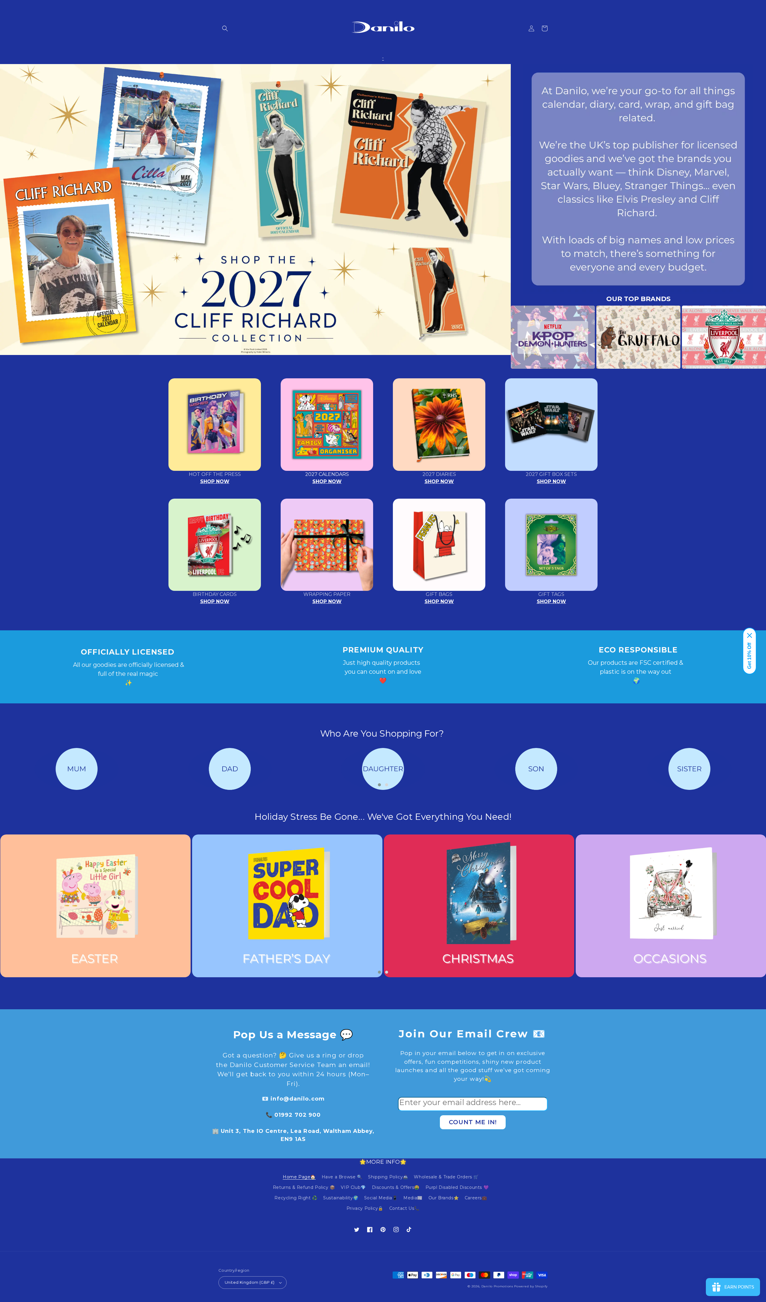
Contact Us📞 (404, 1208)
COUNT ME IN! (473, 1122)
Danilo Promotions (497, 1286)
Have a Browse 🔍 (342, 1177)
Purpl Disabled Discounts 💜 (457, 1187)
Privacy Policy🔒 (364, 1208)
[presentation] (502, 337)
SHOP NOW (215, 481)
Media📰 (412, 1198)
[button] (225, 28)
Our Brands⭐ (443, 1198)
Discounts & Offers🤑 (396, 1187)
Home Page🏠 (299, 1177)
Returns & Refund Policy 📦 (304, 1187)
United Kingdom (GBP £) (250, 1282)
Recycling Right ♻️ (295, 1198)
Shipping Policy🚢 (388, 1177)
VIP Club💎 (353, 1187)
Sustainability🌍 (340, 1198)
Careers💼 (476, 1198)
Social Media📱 (381, 1198)
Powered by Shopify (531, 1286)
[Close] (749, 635)
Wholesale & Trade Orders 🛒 (446, 1177)
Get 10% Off (749, 656)
